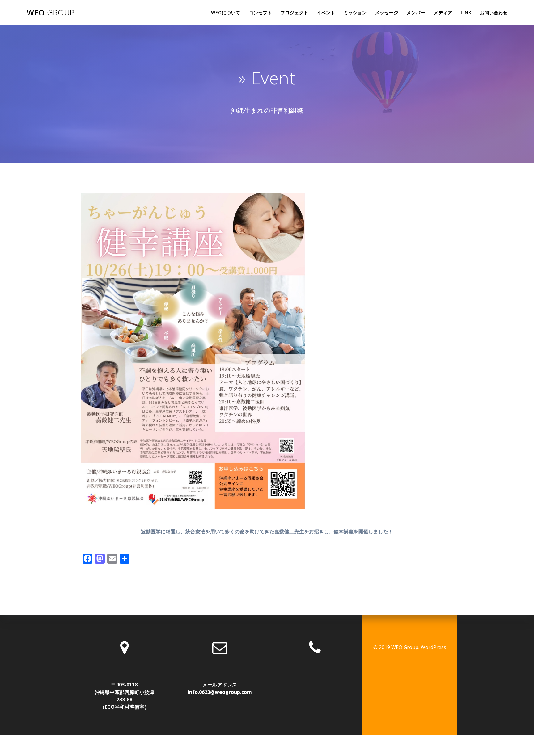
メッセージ (386, 12)
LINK (466, 12)
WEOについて (225, 12)
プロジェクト (294, 12)
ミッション (355, 12)
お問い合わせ (494, 12)
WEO (50, 13)
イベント (326, 12)
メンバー (416, 12)
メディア (443, 12)
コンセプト (260, 12)
